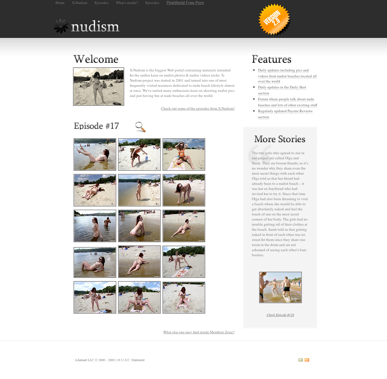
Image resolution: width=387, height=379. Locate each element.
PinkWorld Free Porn (185, 2)
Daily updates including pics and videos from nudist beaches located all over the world (287, 75)
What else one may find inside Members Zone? (199, 331)
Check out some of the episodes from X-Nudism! (198, 108)
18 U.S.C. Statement (130, 359)
